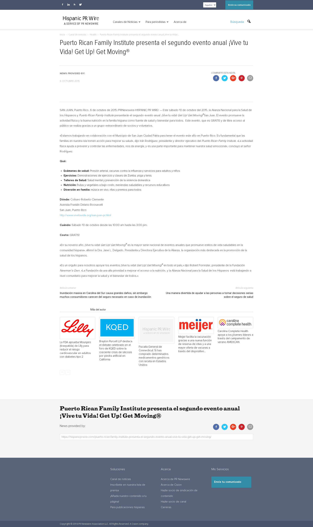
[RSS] (74, 4)
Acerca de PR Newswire (175, 479)
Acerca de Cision (171, 484)
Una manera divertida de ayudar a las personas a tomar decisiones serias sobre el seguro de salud (209, 295)
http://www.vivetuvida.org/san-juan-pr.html (85, 215)
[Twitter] (80, 4)
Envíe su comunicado (239, 4)
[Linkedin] (68, 4)
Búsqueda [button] (237, 22)
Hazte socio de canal (173, 501)
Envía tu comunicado (227, 482)
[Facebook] (62, 4)
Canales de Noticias (125, 21)
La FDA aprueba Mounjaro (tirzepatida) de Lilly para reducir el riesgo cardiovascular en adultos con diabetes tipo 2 (75, 349)
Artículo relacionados (74, 309)
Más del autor (98, 309)
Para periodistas (156, 21)
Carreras (166, 507)
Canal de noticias (120, 479)
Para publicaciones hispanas (127, 507)
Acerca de (180, 21)
